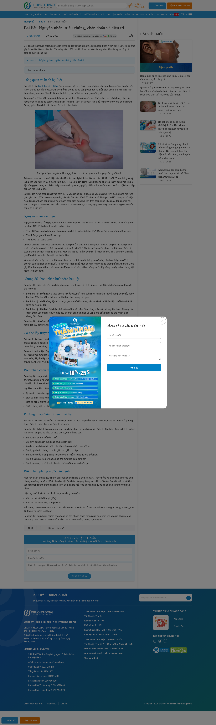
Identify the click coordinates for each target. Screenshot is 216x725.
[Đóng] (162, 320)
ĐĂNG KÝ (133, 368)
